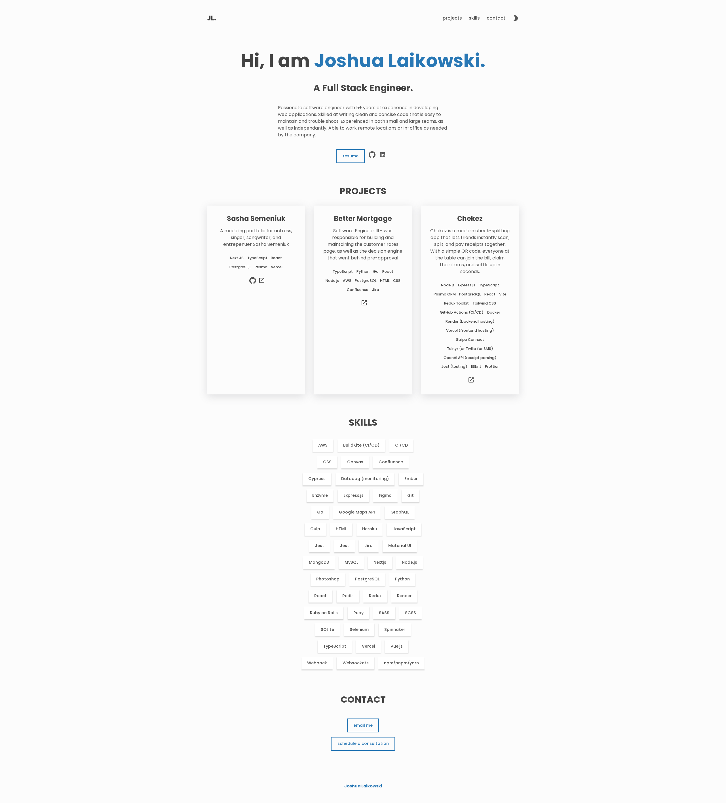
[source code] (252, 283)
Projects (452, 18)
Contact (496, 18)
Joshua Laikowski (363, 786)
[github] (372, 156)
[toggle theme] (515, 19)
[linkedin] (382, 156)
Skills (474, 18)
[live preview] (261, 283)
